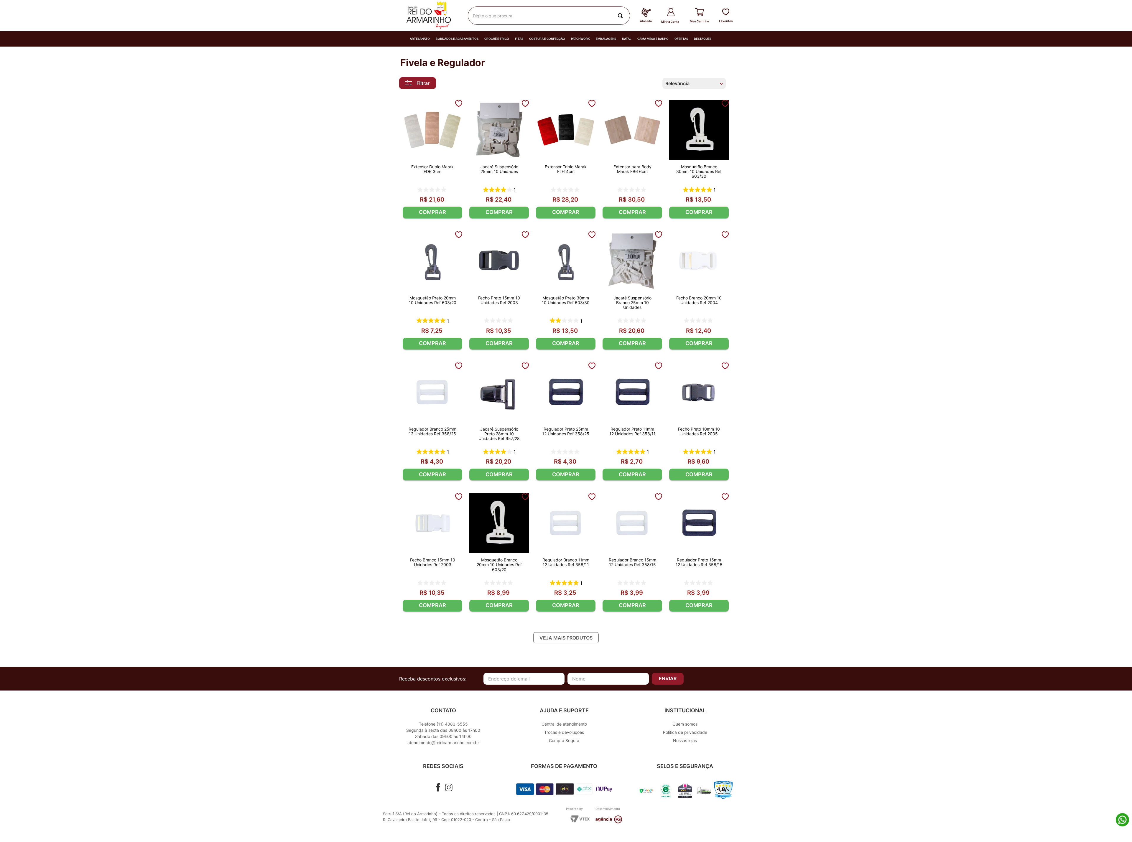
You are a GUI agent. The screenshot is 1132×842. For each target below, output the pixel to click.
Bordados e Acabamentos (457, 38)
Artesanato (420, 38)
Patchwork (580, 38)
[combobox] (549, 15)
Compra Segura (564, 740)
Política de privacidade (685, 732)
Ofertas (681, 38)
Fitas (519, 38)
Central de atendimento (564, 723)
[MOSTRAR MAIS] (566, 637)
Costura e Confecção (547, 38)
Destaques (702, 38)
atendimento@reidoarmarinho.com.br (443, 742)
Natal (626, 38)
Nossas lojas (685, 740)
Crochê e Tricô (496, 38)
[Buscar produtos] (621, 15)
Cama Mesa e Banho (653, 38)
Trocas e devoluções (564, 732)
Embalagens (606, 38)
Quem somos (684, 723)
